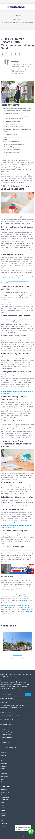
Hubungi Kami (6, 742)
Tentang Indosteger (7, 731)
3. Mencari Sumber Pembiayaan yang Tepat (16, 116)
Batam (3, 768)
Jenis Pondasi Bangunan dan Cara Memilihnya (14, 653)
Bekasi (3, 781)
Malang (3, 810)
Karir (3, 740)
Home (14, 19)
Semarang (4, 752)
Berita (19, 19)
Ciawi (2, 802)
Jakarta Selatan (5, 786)
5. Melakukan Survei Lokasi (12, 121)
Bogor (3, 779)
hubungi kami (29, 611)
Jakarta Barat (5, 797)
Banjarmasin (4, 776)
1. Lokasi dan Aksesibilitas (11, 141)
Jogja (2, 807)
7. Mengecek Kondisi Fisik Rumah (13, 126)
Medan (3, 815)
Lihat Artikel (17, 657)
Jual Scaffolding (25, 605)
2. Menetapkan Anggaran (11, 113)
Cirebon (3, 755)
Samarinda (4, 823)
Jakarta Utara (5, 799)
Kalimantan (4, 771)
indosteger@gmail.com (6, 719)
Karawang (4, 789)
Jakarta (3, 784)
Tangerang (4, 794)
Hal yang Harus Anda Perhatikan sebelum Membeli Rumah (17, 138)
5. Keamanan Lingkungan (11, 152)
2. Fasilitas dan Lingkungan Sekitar (14, 144)
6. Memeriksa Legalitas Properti (13, 124)
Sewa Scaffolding (7, 737)
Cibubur (3, 805)
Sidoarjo (3, 813)
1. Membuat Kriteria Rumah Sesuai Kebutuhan (17, 110)
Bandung (3, 760)
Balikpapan (4, 773)
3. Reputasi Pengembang (11, 147)
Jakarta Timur (5, 792)
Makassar (4, 766)
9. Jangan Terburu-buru (11, 134)
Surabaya (4, 763)
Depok (3, 758)
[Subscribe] (28, 694)
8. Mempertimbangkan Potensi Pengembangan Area (17, 130)
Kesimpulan (6, 155)
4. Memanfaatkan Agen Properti (13, 118)
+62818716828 (9, 712)
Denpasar (4, 826)
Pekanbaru (4, 818)
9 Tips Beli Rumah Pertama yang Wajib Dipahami (17, 108)
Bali (2, 820)
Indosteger (23, 600)
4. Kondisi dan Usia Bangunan (12, 149)
